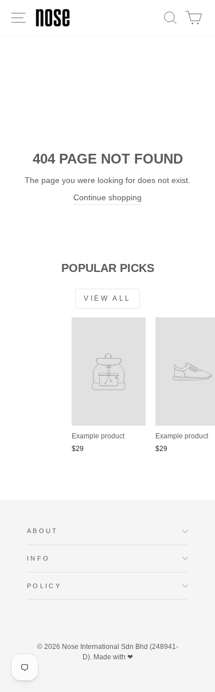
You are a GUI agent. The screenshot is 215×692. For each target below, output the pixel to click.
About (42, 530)
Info (38, 558)
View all (107, 298)
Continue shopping (107, 197)
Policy (44, 585)
